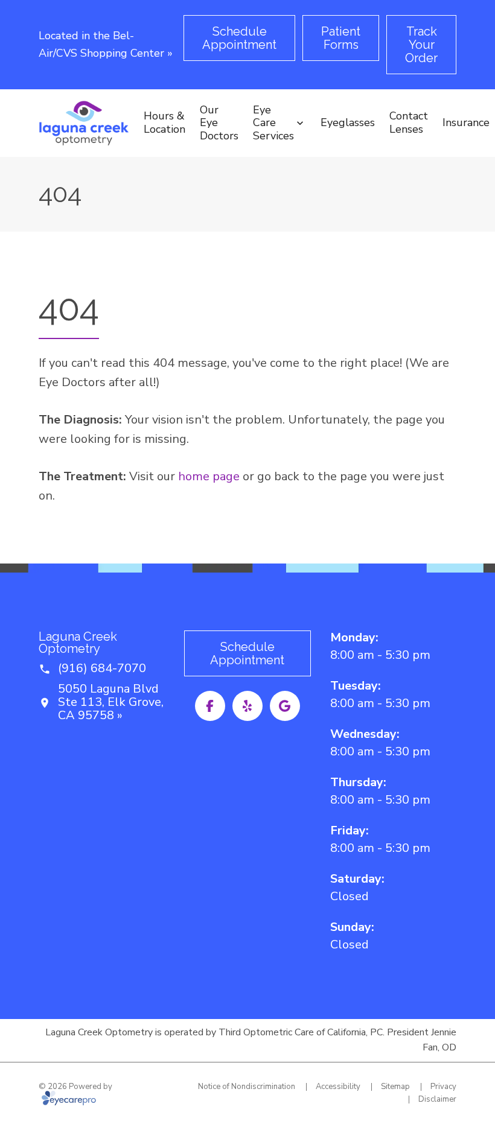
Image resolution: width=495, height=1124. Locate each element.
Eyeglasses (348, 122)
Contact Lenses (408, 122)
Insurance (466, 122)
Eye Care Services (273, 123)
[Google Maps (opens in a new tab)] (285, 706)
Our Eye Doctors (219, 123)
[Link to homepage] (84, 123)
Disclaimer (437, 1099)
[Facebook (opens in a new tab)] (210, 706)
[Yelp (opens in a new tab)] (247, 706)
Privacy (443, 1086)
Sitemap (395, 1086)
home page (209, 476)
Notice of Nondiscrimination (246, 1086)
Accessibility (338, 1086)
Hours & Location (164, 122)
